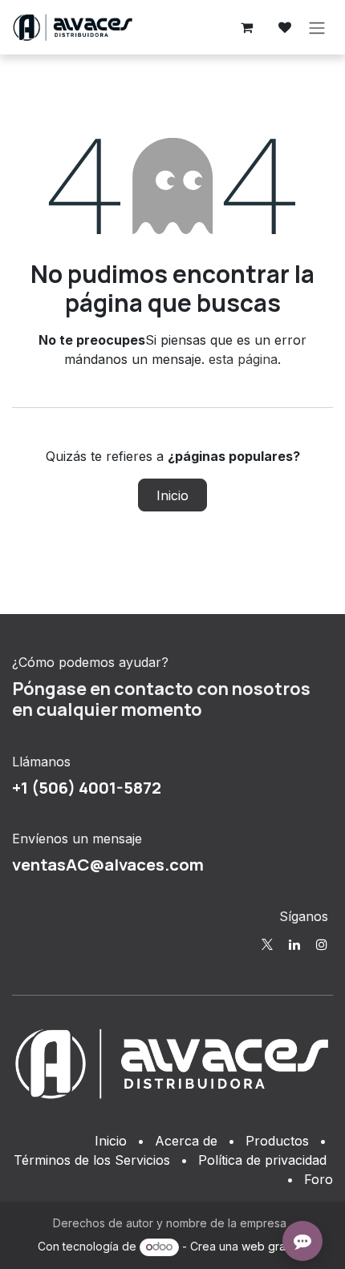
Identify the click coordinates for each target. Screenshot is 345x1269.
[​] (267, 944)
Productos (277, 1141)
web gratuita (274, 1246)
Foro (318, 1179)
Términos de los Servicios (92, 1160)
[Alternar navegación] (317, 27)
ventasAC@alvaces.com (108, 864)
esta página (243, 359)
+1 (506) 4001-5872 (86, 787)
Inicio (172, 495)
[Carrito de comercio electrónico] (246, 27)
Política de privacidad (262, 1160)
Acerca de (186, 1141)
